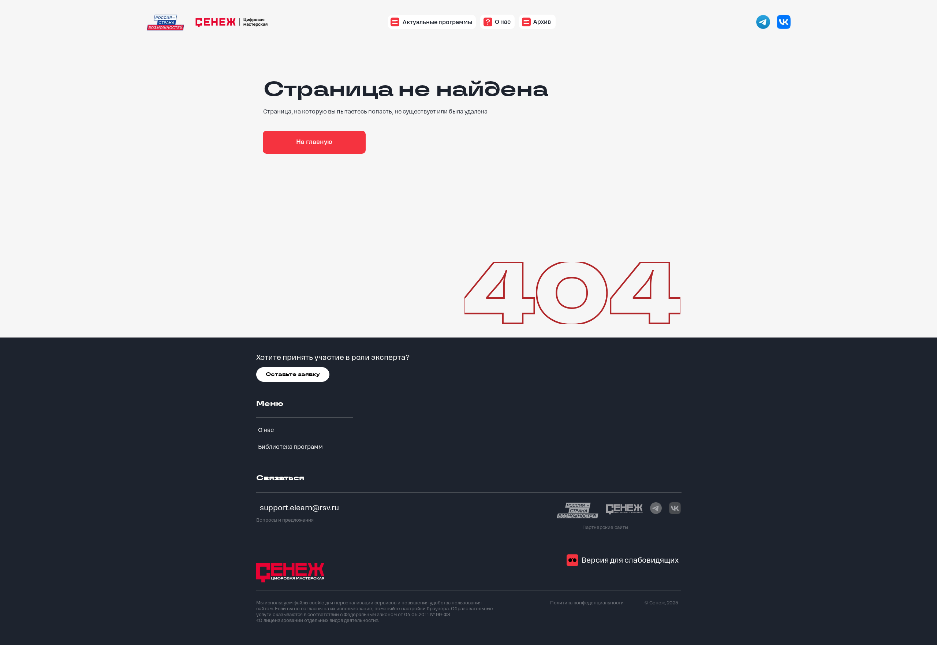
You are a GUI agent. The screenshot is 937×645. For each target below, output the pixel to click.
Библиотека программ (290, 447)
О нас (266, 430)
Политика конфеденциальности (587, 602)
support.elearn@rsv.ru (299, 508)
